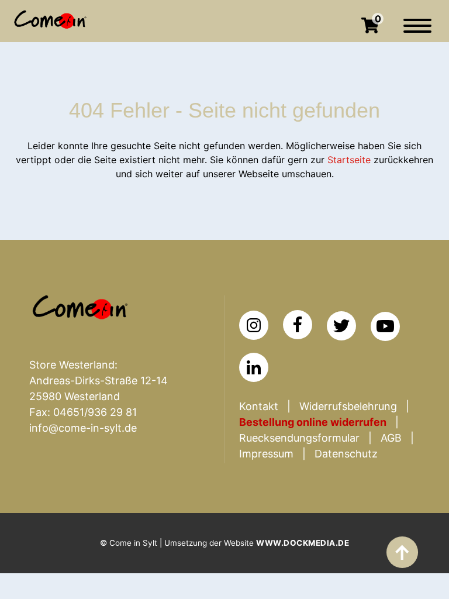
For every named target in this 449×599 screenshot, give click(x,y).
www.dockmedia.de (302, 543)
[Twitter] (341, 325)
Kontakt (258, 406)
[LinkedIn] (253, 367)
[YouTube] (385, 326)
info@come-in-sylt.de (83, 428)
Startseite (349, 160)
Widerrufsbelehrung (348, 406)
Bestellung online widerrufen (312, 422)
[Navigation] (417, 32)
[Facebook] (297, 324)
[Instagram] (253, 325)
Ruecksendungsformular (299, 438)
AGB (391, 438)
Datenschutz (346, 453)
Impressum (266, 453)
